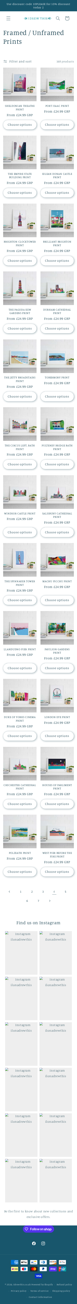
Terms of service (39, 1290)
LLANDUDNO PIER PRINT (20, 649)
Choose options (20, 124)
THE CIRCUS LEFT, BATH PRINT (20, 447)
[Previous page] (9, 891)
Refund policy (64, 1284)
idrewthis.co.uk (22, 1284)
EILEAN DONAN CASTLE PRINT (57, 175)
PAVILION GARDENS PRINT (57, 650)
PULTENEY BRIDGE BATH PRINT (57, 447)
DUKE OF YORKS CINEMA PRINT (20, 718)
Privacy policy (18, 1290)
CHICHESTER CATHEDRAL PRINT (20, 786)
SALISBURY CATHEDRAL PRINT (57, 515)
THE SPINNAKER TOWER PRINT (20, 582)
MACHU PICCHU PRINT (57, 581)
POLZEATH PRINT (20, 852)
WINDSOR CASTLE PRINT (19, 513)
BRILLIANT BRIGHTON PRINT (57, 243)
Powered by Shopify (42, 1284)
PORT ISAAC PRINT (57, 105)
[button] (8, 18)
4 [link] (54, 891)
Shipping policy (61, 1290)
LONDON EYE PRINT (57, 717)
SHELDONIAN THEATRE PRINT (20, 107)
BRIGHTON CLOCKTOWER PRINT (20, 243)
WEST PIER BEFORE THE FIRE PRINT (57, 854)
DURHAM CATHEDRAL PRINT (57, 311)
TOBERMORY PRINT (57, 377)
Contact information (40, 1297)
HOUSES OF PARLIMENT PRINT (57, 786)
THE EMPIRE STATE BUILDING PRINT (20, 175)
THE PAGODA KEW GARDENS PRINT (20, 311)
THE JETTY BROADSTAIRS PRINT (20, 379)
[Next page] (49, 900)
